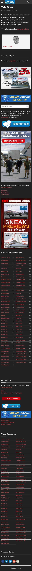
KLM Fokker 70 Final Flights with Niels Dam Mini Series (20, 313)
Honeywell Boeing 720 (21, 302)
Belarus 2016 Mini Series (4, 271)
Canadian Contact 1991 (5, 285)
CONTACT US (5, 421)
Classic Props (19, 288)
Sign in (29, 2)
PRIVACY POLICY (6, 424)
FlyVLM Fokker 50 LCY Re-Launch (21, 299)
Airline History (5, 263)
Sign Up (19, 393)
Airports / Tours (5, 266)
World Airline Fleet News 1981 (5, 357)
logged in (13, 61)
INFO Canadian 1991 (5, 310)
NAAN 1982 (19, 329)
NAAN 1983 (4, 332)
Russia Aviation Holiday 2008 (5, 346)
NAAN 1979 (4, 326)
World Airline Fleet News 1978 (21, 351)
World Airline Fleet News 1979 (5, 354)
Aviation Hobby (20, 266)
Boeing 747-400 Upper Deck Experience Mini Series (5, 274)
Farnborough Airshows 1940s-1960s (5, 296)
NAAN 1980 (19, 326)
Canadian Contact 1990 (20, 282)
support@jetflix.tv (23, 29)
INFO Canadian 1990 (20, 307)
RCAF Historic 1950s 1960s (19, 343)
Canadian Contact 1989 (5, 282)
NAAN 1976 (19, 321)
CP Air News (4, 290)
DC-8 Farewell (5, 293)
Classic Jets (4, 288)
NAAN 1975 (4, 321)
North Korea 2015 (20, 340)
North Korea (4, 340)
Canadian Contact (20, 279)
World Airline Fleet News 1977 (5, 351)
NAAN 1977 (4, 323)
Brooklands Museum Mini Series (4, 277)
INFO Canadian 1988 (20, 304)
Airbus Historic (20, 257)
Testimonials (5, 194)
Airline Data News (21, 260)
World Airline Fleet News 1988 (5, 359)
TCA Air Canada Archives (5, 348)
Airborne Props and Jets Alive (5, 258)
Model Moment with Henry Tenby (5, 318)
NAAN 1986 (19, 334)
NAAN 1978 (19, 323)
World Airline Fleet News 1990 (5, 362)
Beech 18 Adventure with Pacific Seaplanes (20, 269)
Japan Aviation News (5, 313)
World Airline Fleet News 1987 (21, 357)
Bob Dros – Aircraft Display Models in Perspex (21, 271)
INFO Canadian (5, 304)
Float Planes (4, 299)
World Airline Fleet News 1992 (5, 365)
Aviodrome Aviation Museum (5, 269)
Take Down (12, 393)
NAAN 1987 (4, 337)
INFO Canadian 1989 (5, 307)
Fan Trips (18, 293)
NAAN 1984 (19, 332)
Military (3, 315)
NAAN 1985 (4, 334)
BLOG (2, 391)
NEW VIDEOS (19, 337)
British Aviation (20, 274)
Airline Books (4, 260)
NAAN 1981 (4, 329)
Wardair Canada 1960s (20, 348)
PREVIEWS (4, 191)
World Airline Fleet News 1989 (21, 359)
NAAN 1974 (19, 318)
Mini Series (19, 315)
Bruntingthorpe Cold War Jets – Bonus (20, 277)
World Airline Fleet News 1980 (21, 354)
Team (6, 193)
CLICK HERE (4, 117)
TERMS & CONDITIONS (7, 422)
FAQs (2, 193)
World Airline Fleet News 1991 (21, 362)
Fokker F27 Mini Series (5, 302)
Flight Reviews (20, 296)
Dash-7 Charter (20, 290)
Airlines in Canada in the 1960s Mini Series (21, 263)
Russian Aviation (20, 345)
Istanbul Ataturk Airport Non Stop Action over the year (20, 310)
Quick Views (4, 343)
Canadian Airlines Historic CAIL (5, 280)
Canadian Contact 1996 (20, 285)
